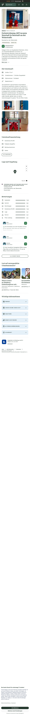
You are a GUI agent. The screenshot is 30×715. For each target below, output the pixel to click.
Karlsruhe (18, 349)
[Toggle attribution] (27, 181)
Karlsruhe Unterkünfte (7, 350)
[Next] (28, 18)
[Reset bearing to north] (26, 170)
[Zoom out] (26, 168)
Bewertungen (18, 1)
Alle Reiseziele (10, 349)
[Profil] (26, 4)
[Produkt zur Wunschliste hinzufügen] (26, 11)
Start (3, 349)
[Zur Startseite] (3, 5)
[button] (15, 18)
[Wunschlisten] (19, 4)
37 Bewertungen (9, 47)
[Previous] (2, 18)
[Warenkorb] (22, 4)
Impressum (10, 343)
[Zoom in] (26, 166)
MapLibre (23, 180)
